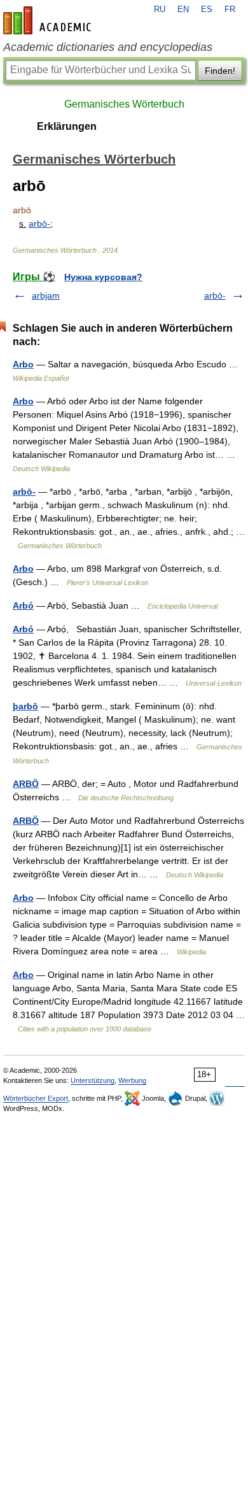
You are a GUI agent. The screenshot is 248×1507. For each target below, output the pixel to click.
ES (206, 9)
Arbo (23, 364)
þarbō (25, 706)
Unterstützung (92, 1080)
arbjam (46, 295)
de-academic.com (49, 20)
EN (183, 9)
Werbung (132, 1080)
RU (159, 9)
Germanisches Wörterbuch (124, 104)
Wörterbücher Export (35, 1098)
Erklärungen (67, 126)
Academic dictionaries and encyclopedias (107, 47)
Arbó (23, 605)
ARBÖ (26, 784)
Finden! (220, 71)
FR (229, 9)
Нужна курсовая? (103, 277)
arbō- (39, 223)
